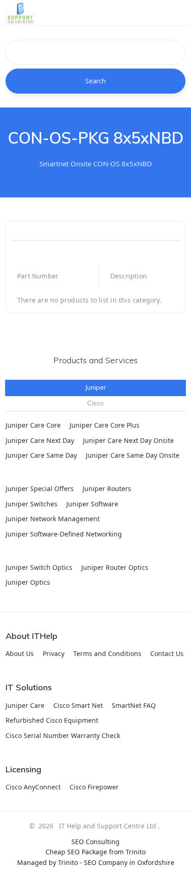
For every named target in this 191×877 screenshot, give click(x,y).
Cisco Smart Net (78, 705)
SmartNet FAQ (134, 705)
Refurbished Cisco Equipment (52, 720)
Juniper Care (25, 705)
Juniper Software (92, 503)
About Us (20, 653)
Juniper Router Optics (114, 567)
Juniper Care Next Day (40, 440)
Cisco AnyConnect (33, 786)
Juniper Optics (28, 582)
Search (95, 80)
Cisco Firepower (94, 786)
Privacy (53, 653)
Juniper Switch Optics (39, 567)
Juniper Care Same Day (41, 455)
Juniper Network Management (53, 518)
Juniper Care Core (33, 425)
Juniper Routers (107, 488)
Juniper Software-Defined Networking (64, 534)
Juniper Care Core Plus (105, 425)
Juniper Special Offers (40, 488)
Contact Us (167, 653)
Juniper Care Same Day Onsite (132, 455)
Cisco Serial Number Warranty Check (63, 735)
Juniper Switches (31, 503)
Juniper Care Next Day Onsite (128, 440)
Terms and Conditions (107, 653)
